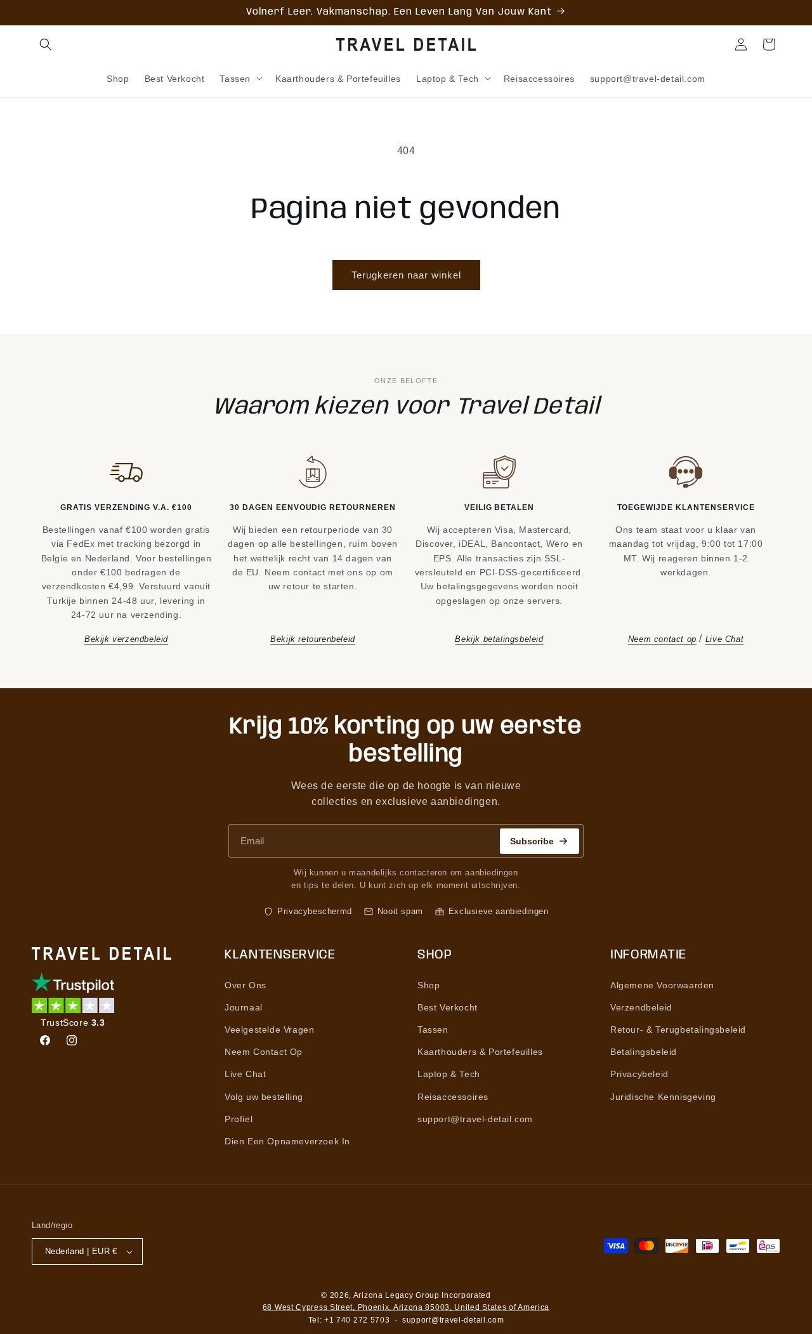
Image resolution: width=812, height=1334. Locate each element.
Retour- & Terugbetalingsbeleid (678, 1029)
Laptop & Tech (448, 1074)
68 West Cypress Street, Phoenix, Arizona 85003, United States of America (406, 1307)
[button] (46, 44)
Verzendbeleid (641, 1007)
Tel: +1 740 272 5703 (349, 1320)
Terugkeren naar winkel (406, 275)
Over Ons (245, 985)
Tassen (433, 1029)
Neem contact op (662, 639)
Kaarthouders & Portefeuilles (480, 1052)
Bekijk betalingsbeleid (499, 639)
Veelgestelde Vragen (269, 1029)
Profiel (238, 1119)
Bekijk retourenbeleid (312, 639)
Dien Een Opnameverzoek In (287, 1141)
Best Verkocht (447, 1007)
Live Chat (724, 639)
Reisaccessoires (452, 1097)
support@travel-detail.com (475, 1119)
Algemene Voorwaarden (662, 985)
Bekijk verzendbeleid (126, 639)
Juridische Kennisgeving (663, 1097)
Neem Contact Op (264, 1052)
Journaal (244, 1007)
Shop (428, 985)
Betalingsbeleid (643, 1052)
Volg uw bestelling (264, 1097)
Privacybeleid (639, 1074)
